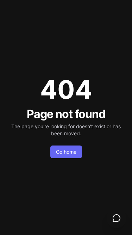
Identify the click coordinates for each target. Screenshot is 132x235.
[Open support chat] (116, 218)
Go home (66, 152)
